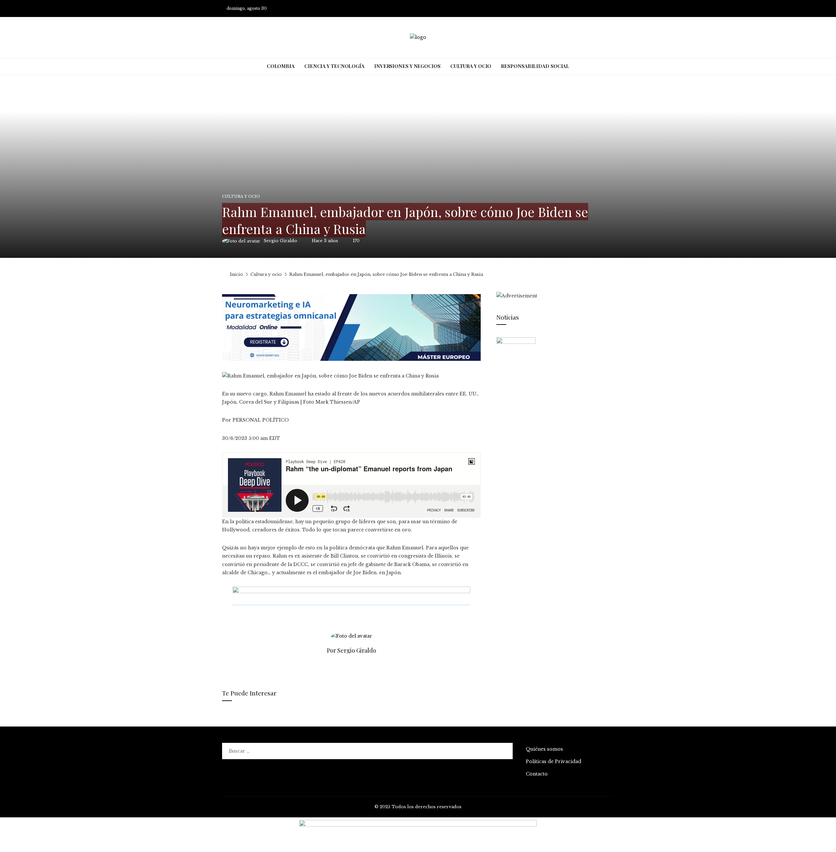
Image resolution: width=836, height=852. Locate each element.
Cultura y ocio (241, 196)
